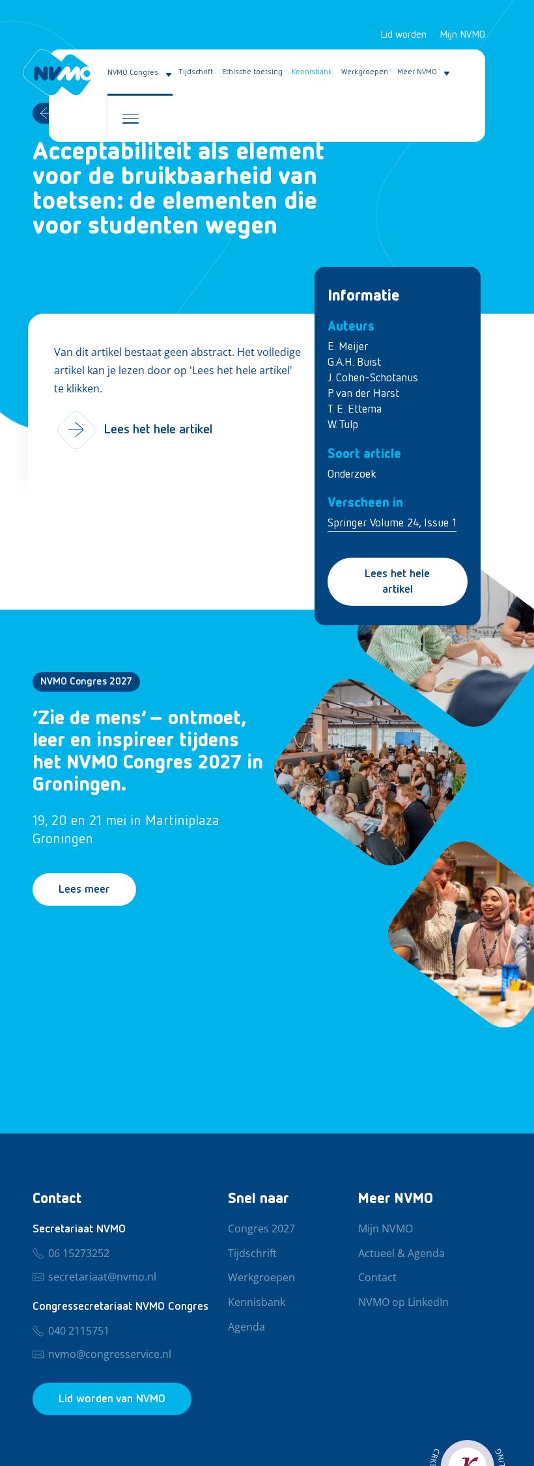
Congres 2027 (261, 1229)
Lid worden (403, 35)
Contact (377, 1278)
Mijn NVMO (462, 35)
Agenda (246, 1327)
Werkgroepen (364, 72)
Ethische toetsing (252, 72)
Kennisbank (312, 72)
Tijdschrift (196, 72)
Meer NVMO (417, 72)
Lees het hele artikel (397, 581)
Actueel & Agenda (401, 1254)
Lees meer (84, 889)
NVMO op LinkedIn (403, 1302)
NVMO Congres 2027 (86, 682)
